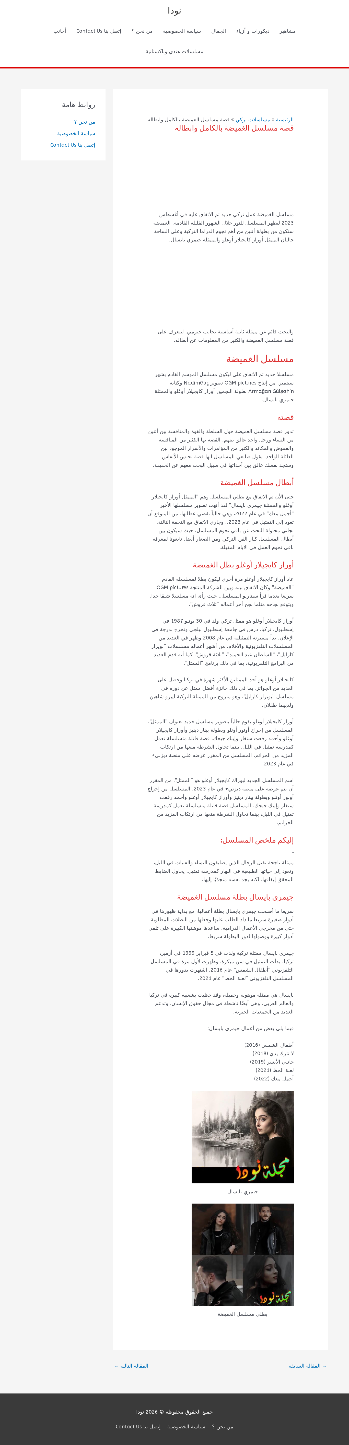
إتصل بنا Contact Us (98, 31)
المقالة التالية (131, 1366)
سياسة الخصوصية (182, 31)
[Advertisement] (220, 175)
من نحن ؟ (142, 31)
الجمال (218, 31)
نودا (174, 10)
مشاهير (288, 31)
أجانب (59, 31)
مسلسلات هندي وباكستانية (174, 51)
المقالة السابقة (307, 1366)
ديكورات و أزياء (253, 31)
